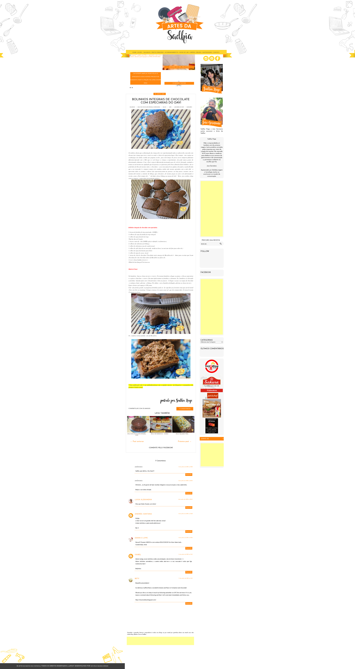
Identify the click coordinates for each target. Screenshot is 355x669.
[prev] (130, 88)
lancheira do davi (179, 107)
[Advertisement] (160, 641)
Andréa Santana (143, 514)
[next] (132, 88)
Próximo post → (184, 441)
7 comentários (184, 409)
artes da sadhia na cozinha (29, 666)
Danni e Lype (141, 538)
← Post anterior (137, 441)
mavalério (189, 107)
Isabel (138, 555)
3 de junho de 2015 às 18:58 (185, 466)
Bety (137, 579)
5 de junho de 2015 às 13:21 (185, 554)
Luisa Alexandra (143, 500)
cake (170, 107)
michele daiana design (99, 666)
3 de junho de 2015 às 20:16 (185, 480)
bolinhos (132, 107)
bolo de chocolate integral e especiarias (149, 107)
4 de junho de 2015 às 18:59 (185, 537)
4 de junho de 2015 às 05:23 (185, 499)
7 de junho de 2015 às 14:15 (185, 578)
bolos (164, 107)
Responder (189, 474)
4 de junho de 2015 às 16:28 (185, 513)
